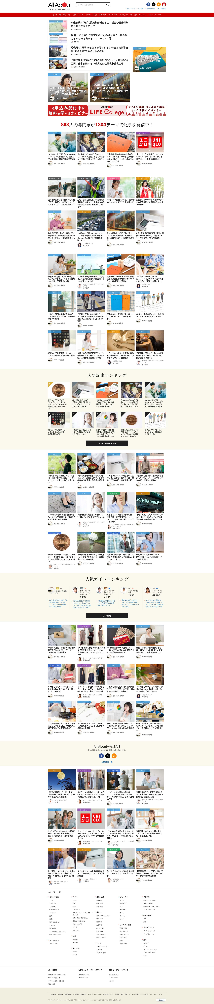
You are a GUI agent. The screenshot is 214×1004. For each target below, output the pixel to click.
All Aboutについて (108, 994)
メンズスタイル (123, 15)
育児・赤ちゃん (101, 934)
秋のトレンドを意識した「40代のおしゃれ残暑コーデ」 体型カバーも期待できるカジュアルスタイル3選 (155, 603)
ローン (75, 927)
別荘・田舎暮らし (54, 922)
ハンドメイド (100, 928)
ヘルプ (161, 994)
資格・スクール (124, 934)
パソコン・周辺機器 (149, 900)
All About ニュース (84, 974)
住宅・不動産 (54, 897)
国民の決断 (51, 984)
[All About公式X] (153, 4)
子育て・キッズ (101, 937)
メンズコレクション (149, 931)
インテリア (52, 913)
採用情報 (60, 994)
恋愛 (144, 918)
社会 (121, 940)
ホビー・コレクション (150, 949)
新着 (60, 15)
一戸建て (52, 900)
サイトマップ (131, 8)
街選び (51, 919)
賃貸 (50, 916)
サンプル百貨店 (113, 974)
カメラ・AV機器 (148, 903)
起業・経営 (123, 937)
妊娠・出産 (99, 931)
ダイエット (123, 916)
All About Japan (83, 978)
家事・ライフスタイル (103, 915)
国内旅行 (75, 942)
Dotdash (161, 1000)
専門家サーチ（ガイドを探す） (57, 974)
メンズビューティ (148, 934)
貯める (75, 900)
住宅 (64, 15)
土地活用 (52, 925)
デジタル (89, 15)
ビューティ (81, 15)
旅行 (131, 15)
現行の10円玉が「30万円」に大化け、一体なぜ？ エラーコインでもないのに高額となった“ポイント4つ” (82, 604)
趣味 (135, 15)
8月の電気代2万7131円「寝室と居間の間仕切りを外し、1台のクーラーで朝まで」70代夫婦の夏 (58, 603)
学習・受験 (123, 944)
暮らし (95, 15)
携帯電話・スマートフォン (151, 906)
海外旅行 (75, 939)
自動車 (75, 951)
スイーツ (99, 949)
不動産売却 (52, 928)
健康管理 (99, 900)
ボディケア (123, 909)
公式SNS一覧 (151, 8)
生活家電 (99, 925)
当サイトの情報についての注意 (138, 994)
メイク (122, 900)
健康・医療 (100, 897)
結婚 (144, 922)
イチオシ (111, 981)
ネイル (122, 913)
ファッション (143, 15)
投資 (74, 903)
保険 (74, 906)
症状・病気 (99, 903)
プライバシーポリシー (94, 994)
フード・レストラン (102, 946)
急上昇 (55, 15)
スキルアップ (124, 931)
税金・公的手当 (77, 924)
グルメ (151, 15)
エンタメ (146, 943)
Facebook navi (113, 978)
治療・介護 (99, 906)
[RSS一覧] (159, 4)
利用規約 (83, 994)
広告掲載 (76, 994)
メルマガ (140, 8)
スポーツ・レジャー (149, 952)
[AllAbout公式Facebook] (148, 4)
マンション (52, 903)
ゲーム (145, 946)
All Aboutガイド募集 (54, 978)
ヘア (121, 906)
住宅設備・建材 (54, 909)
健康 (74, 15)
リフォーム (52, 906)
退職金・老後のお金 (79, 921)
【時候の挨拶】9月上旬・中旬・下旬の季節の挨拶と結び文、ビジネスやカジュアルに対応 (130, 603)
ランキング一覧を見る (107, 443)
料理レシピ (99, 918)
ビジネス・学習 (112, 15)
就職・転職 (123, 928)
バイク (75, 955)
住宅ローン (76, 909)
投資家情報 (68, 994)
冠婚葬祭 (99, 922)
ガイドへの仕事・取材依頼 (56, 981)
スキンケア (123, 903)
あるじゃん (76, 930)
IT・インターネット (149, 909)
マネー (70, 15)
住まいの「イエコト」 (56, 934)
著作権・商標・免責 (121, 994)
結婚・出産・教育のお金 (80, 918)
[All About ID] (164, 4)
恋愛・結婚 (102, 15)
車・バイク (157, 15)
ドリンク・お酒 (101, 953)
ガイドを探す (162, 8)
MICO (121, 919)
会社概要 (53, 994)
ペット (145, 955)
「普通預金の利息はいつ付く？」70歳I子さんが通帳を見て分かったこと (106, 603)
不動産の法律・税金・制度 (57, 931)
